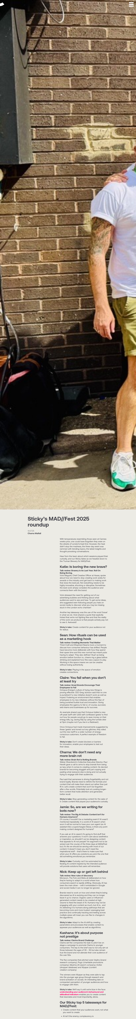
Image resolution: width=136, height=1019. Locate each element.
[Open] (131, 4)
